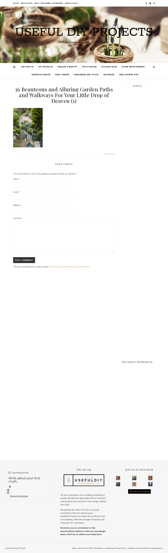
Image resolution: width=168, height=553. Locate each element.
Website (17, 205)
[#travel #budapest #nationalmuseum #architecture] (150, 484)
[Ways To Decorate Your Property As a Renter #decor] (134, 478)
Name (16, 179)
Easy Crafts (62, 75)
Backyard (109, 75)
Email (16, 192)
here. (99, 534)
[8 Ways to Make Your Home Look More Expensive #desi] (118, 484)
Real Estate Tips (128, 75)
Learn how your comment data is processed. (69, 266)
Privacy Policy (71, 3)
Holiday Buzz (109, 67)
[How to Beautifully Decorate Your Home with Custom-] (118, 478)
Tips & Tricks (89, 67)
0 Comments (109, 154)
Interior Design (41, 75)
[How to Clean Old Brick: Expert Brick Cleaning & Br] (150, 478)
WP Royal (21, 548)
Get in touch (26, 3)
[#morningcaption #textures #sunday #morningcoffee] (134, 484)
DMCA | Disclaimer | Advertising (48, 3)
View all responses (19, 496)
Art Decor (27, 67)
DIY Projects (45, 67)
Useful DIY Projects (84, 32)
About (16, 3)
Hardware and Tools (86, 75)
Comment (17, 218)
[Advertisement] (137, 180)
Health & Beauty (67, 67)
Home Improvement (133, 67)
